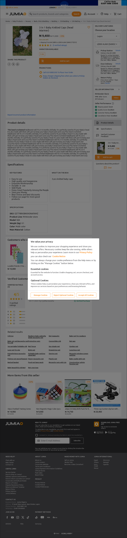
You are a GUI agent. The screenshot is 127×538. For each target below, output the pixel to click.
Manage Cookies (40, 295)
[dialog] (63, 269)
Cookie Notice (58, 256)
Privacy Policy (86, 252)
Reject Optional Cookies (63, 295)
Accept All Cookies (86, 295)
